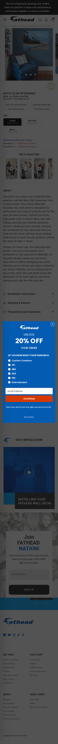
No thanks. (29, 417)
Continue (29, 398)
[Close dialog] (52, 324)
